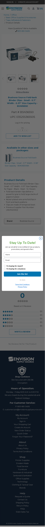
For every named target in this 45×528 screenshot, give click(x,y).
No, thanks (22, 280)
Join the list (22, 274)
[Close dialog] (40, 238)
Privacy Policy (22, 287)
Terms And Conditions (22, 284)
